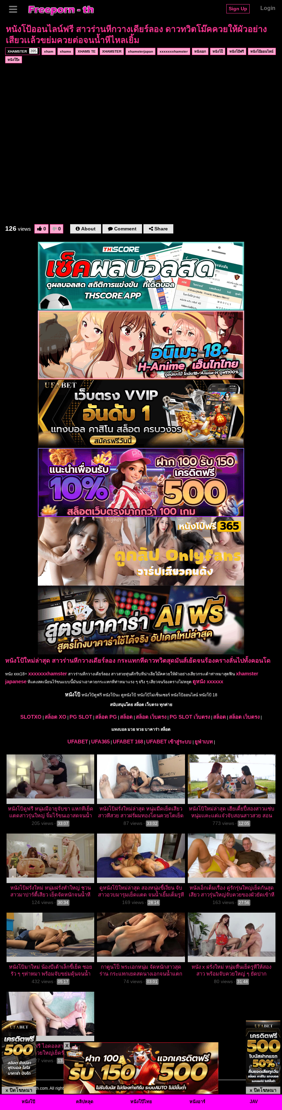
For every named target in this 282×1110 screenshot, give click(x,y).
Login (267, 8)
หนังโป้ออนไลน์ (261, 51)
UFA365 (100, 741)
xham (48, 51)
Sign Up (238, 8)
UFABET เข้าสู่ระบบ (169, 741)
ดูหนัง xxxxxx (208, 681)
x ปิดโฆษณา (19, 1090)
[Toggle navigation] (15, 8)
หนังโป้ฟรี (236, 51)
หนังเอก (200, 51)
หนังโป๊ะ (14, 60)
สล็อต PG (106, 717)
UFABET (77, 741)
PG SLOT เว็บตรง (190, 717)
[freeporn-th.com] (61, 9)
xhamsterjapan (140, 51)
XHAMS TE (87, 51)
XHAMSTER (22, 51)
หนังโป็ (218, 51)
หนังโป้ (72, 694)
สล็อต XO (55, 717)
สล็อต (126, 717)
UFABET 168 (128, 741)
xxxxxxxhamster (174, 51)
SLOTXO (31, 717)
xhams (65, 51)
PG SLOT (80, 717)
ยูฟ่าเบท (204, 741)
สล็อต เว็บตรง (151, 717)
